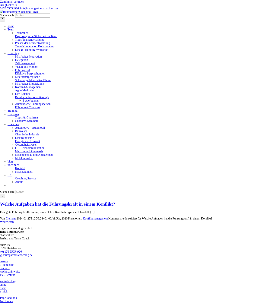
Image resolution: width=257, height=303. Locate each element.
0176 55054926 (10, 8)
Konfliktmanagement (95, 218)
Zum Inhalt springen (12, 1)
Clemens (11, 218)
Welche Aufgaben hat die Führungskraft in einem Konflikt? (57, 204)
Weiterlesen (7, 221)
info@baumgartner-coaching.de (39, 8)
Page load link (8, 297)
